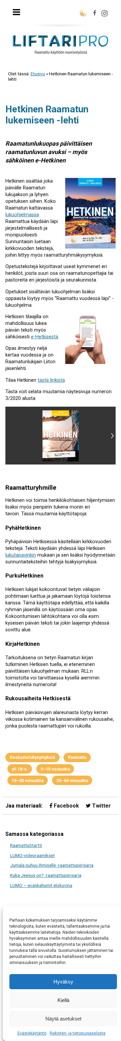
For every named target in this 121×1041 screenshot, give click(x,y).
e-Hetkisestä (44, 337)
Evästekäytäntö (31, 1033)
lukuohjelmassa (22, 215)
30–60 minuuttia (72, 780)
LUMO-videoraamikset (32, 855)
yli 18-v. (20, 769)
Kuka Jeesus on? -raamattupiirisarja (45, 875)
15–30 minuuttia (27, 780)
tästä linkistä (51, 380)
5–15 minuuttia (55, 769)
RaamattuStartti (26, 845)
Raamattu (77, 757)
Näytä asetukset (63, 1018)
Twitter (101, 806)
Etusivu (38, 73)
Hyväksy (63, 981)
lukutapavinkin (20, 555)
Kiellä (63, 1000)
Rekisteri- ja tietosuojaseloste (78, 1033)
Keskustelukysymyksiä (32, 757)
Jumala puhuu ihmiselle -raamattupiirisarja (51, 865)
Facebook (65, 806)
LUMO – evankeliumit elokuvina (41, 885)
